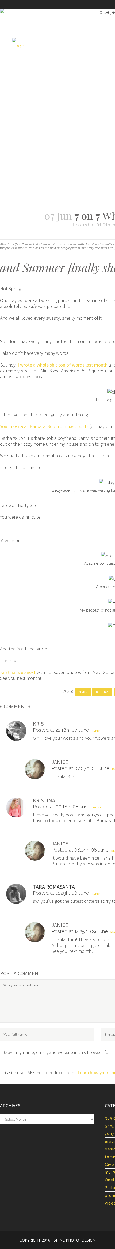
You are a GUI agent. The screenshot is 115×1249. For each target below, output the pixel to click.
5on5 (110, 1126)
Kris (38, 723)
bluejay (102, 692)
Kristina (44, 800)
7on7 (109, 1134)
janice (60, 843)
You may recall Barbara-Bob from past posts (44, 426)
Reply (96, 731)
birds (82, 692)
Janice (60, 762)
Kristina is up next (18, 672)
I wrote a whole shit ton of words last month (63, 365)
